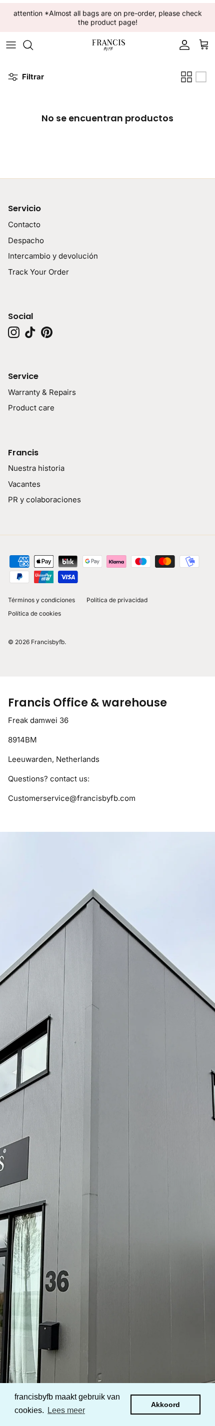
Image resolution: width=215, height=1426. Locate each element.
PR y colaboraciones (44, 499)
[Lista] (201, 77)
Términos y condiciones (41, 600)
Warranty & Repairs (42, 392)
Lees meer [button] (66, 1410)
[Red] (186, 77)
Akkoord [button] (165, 1405)
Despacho (26, 240)
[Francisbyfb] (107, 44)
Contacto (24, 224)
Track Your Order (38, 272)
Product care (31, 407)
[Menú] (11, 45)
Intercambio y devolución (53, 256)
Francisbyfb (47, 642)
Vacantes (24, 484)
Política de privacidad (117, 600)
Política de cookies (34, 613)
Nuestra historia (36, 468)
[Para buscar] (33, 45)
